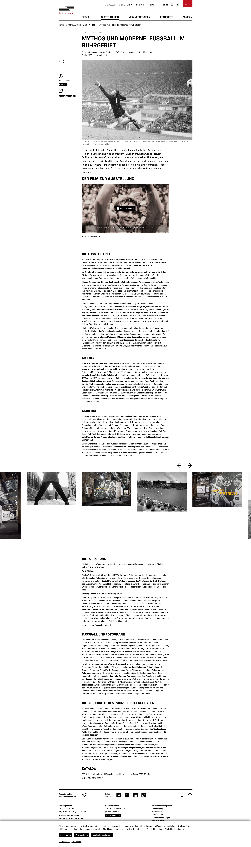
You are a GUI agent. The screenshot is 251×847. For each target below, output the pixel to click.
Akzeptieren (65, 835)
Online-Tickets (125, 5)
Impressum (76, 841)
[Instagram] (127, 795)
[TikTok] (143, 795)
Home (61, 25)
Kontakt (140, 5)
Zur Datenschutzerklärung (125, 230)
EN (167, 5)
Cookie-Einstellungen (102, 835)
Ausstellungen (73, 25)
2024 (94, 25)
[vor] (189, 465)
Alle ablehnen (82, 835)
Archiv (86, 25)
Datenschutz (64, 841)
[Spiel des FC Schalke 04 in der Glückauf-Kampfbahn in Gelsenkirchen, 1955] (109, 491)
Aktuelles (110, 5)
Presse (151, 5)
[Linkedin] (135, 795)
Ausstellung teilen (67, 96)
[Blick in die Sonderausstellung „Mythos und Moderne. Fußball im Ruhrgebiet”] (54, 489)
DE (164, 5)
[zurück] (178, 465)
